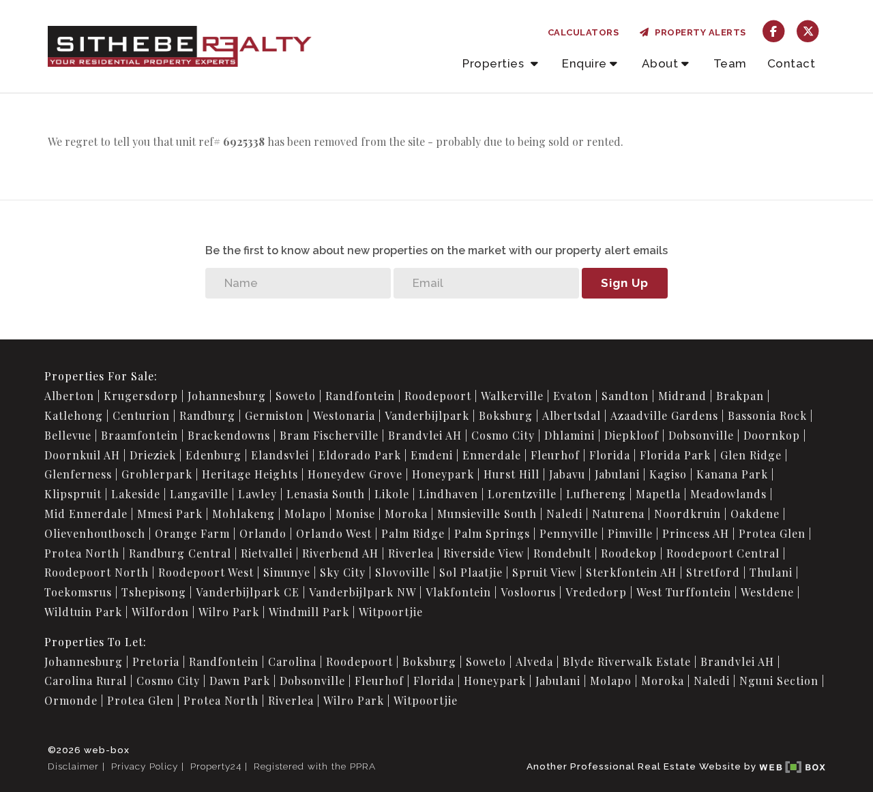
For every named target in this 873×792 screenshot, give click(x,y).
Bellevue (67, 435)
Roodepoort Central (723, 553)
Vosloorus (528, 592)
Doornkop (771, 435)
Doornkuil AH (82, 455)
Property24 (215, 766)
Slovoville (402, 572)
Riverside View (483, 553)
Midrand (682, 396)
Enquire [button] (584, 63)
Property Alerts (698, 32)
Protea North (81, 553)
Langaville (199, 494)
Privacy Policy (144, 766)
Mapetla (658, 494)
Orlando (262, 533)
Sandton (625, 396)
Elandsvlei (280, 455)
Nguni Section (778, 680)
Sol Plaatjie (471, 572)
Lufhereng (596, 494)
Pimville (630, 533)
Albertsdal (571, 415)
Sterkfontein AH (631, 572)
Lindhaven (448, 494)
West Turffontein (683, 592)
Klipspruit (73, 494)
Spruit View (544, 572)
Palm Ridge (413, 533)
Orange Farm (192, 533)
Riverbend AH (340, 553)
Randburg (207, 415)
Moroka (406, 513)
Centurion (141, 415)
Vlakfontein (458, 592)
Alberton (69, 396)
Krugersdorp (141, 396)
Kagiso (668, 474)
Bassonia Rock (767, 415)
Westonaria (344, 415)
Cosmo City (503, 435)
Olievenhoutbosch (94, 533)
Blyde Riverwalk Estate (627, 661)
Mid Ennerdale (86, 513)
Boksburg (506, 415)
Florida (609, 455)
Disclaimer (73, 766)
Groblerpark (156, 474)
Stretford (713, 572)
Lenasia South (325, 494)
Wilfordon (160, 612)
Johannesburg (227, 396)
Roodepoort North (96, 572)
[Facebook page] (773, 30)
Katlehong (73, 415)
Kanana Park (732, 474)
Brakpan (740, 396)
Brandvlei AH (425, 435)
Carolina (292, 661)
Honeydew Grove (355, 474)
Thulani (771, 572)
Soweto (296, 396)
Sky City (343, 572)
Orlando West (334, 533)
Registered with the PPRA (315, 766)
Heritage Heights (250, 474)
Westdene (767, 592)
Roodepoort (437, 396)
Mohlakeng (243, 513)
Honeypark (443, 474)
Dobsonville (701, 435)
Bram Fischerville (329, 435)
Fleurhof (555, 455)
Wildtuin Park (83, 612)
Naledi (564, 513)
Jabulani (617, 474)
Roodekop (629, 553)
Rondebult (562, 553)
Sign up (625, 283)
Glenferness (78, 474)
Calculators (583, 32)
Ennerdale (491, 455)
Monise (355, 513)
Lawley (257, 494)
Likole (391, 494)
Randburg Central (180, 553)
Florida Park (675, 455)
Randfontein (360, 396)
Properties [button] (494, 63)
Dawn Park (239, 680)
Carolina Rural (85, 680)
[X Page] (807, 30)
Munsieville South (487, 513)
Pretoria (155, 661)
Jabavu (567, 474)
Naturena (618, 513)
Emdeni (432, 455)
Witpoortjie (391, 612)
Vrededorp (596, 592)
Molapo (305, 513)
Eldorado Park (360, 455)
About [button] (660, 63)
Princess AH (695, 533)
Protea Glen (772, 533)
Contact (791, 63)
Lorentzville (522, 494)
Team (730, 63)
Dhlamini (569, 435)
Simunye (286, 572)
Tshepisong (153, 592)
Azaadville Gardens (664, 415)
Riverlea (411, 553)
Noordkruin (687, 513)
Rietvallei (267, 553)
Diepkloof (631, 435)
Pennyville (568, 533)
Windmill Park (309, 612)
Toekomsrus (78, 592)
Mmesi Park (170, 513)
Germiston (274, 415)
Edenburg (213, 455)
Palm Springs (492, 533)
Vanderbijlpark (427, 415)
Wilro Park (228, 612)
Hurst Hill (511, 474)
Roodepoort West (206, 572)
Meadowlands (728, 494)
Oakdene (755, 513)
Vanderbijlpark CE (247, 592)
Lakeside (135, 494)
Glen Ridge (751, 455)
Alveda (534, 661)
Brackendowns (229, 435)
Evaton (572, 396)
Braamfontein (139, 435)
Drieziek (153, 455)
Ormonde (71, 700)
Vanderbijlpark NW (362, 592)
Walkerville (512, 396)
